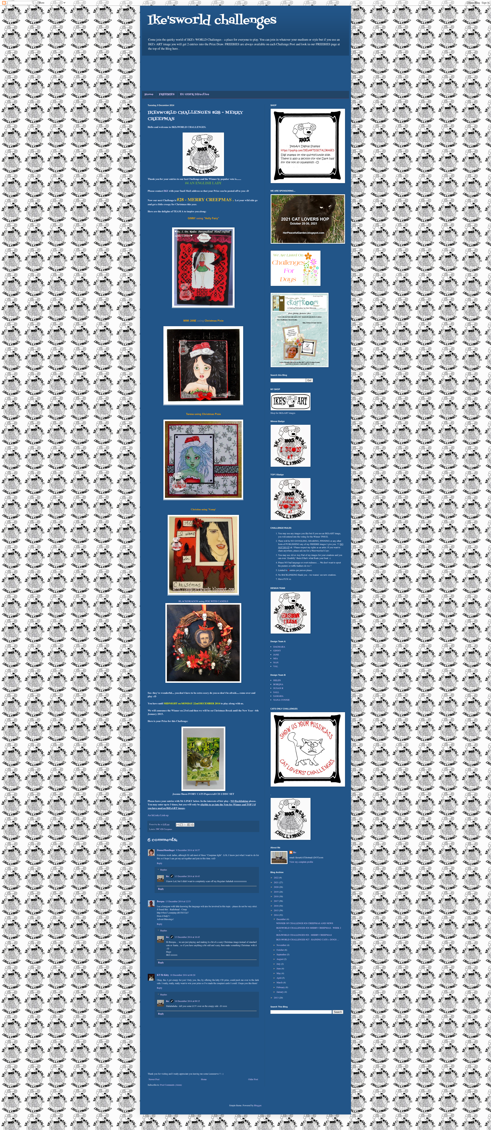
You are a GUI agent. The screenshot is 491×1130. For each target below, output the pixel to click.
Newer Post (154, 1079)
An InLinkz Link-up (158, 815)
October (280, 949)
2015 (276, 910)
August (280, 958)
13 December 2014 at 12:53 (178, 901)
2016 (276, 905)
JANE (276, 654)
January (280, 991)
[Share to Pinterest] (192, 825)
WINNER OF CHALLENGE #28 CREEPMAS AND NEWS (304, 923)
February (281, 987)
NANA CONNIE (281, 699)
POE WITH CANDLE (216, 601)
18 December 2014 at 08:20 (182, 974)
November (282, 944)
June (279, 968)
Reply (159, 863)
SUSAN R (278, 688)
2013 (276, 997)
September (282, 954)
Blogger (257, 1105)
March (280, 982)
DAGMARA (279, 646)
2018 (276, 896)
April (279, 977)
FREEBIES (167, 94)
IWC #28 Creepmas (164, 829)
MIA (275, 658)
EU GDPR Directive (194, 94)
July (279, 963)
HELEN (277, 680)
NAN (275, 662)
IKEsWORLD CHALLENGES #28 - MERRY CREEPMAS (304, 934)
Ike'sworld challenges (212, 20)
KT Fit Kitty (163, 975)
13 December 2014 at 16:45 (187, 936)
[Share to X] (185, 825)
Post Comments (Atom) (171, 1084)
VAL (275, 666)
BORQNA (278, 684)
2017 (276, 900)
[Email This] (178, 825)
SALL (276, 692)
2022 (276, 877)
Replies (163, 869)
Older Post (253, 1079)
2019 (276, 891)
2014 (276, 914)
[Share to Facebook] (189, 825)
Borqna (160, 901)
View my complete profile (301, 861)
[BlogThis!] (181, 825)
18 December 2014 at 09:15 (187, 1000)
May (279, 973)
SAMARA (278, 695)
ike (167, 876)
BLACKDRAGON (189, 601)
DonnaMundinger (166, 850)
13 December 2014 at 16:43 (187, 876)
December (281, 919)
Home (149, 94)
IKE (166, 191)
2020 (276, 886)
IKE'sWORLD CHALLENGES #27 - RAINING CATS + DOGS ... (307, 939)
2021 (276, 882)
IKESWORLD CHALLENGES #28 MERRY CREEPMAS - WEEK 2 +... (308, 929)
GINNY (277, 650)
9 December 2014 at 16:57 (188, 850)
